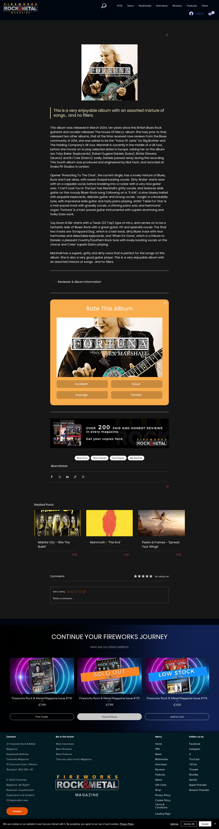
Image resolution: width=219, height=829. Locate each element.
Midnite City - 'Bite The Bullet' (54, 544)
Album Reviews (59, 465)
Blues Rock (82, 458)
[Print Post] (83, 476)
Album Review (99, 458)
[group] (109, 687)
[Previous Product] (5, 676)
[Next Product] (214, 676)
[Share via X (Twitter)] (59, 476)
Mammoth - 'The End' (105, 542)
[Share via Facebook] (51, 476)
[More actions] (167, 35)
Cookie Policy (163, 796)
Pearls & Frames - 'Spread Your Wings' (160, 544)
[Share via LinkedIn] (67, 476)
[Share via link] (75, 476)
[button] (103, 5)
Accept (205, 823)
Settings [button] (174, 823)
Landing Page (162, 809)
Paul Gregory (118, 458)
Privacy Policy (127, 823)
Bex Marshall (136, 458)
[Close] (215, 823)
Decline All (189, 823)
